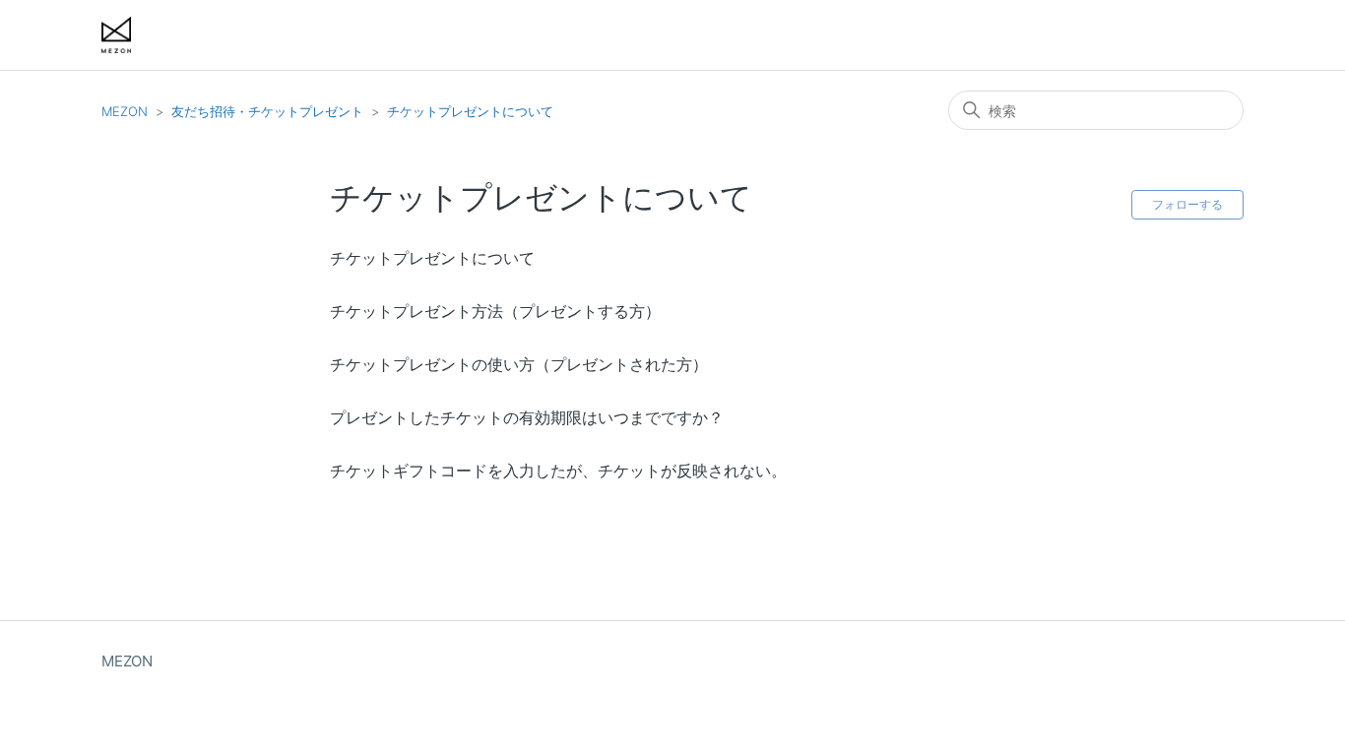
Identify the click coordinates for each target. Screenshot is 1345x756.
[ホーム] (116, 35)
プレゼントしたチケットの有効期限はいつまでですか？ (527, 417)
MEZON (124, 111)
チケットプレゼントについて (470, 111)
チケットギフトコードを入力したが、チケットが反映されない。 (558, 470)
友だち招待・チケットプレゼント (267, 111)
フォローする (1187, 204)
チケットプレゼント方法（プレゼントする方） (495, 311)
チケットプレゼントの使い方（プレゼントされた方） (519, 364)
